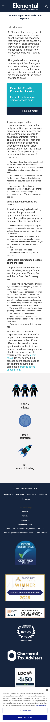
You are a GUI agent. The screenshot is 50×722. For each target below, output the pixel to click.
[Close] (47, 690)
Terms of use (25, 520)
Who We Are (8, 494)
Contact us (25, 499)
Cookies (25, 512)
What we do (19, 494)
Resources (43, 494)
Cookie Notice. (41, 705)
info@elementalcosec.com (18, 533)
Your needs (31, 494)
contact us (21, 305)
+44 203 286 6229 (40, 533)
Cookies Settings (25, 710)
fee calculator (21, 289)
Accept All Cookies (25, 717)
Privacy (25, 516)
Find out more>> (31, 110)
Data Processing (25, 524)
